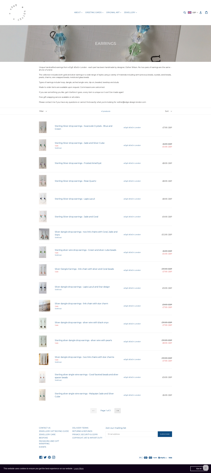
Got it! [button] (199, 469)
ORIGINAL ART (113, 12)
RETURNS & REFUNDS (82, 431)
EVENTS (42, 447)
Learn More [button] (79, 469)
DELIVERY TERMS (80, 428)
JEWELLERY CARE (47, 434)
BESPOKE (43, 438)
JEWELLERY (130, 12)
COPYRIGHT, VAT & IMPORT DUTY (87, 438)
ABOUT (77, 12)
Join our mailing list (116, 428)
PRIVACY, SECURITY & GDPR (85, 434)
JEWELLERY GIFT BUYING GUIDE (54, 431)
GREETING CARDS (93, 12)
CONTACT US (44, 428)
